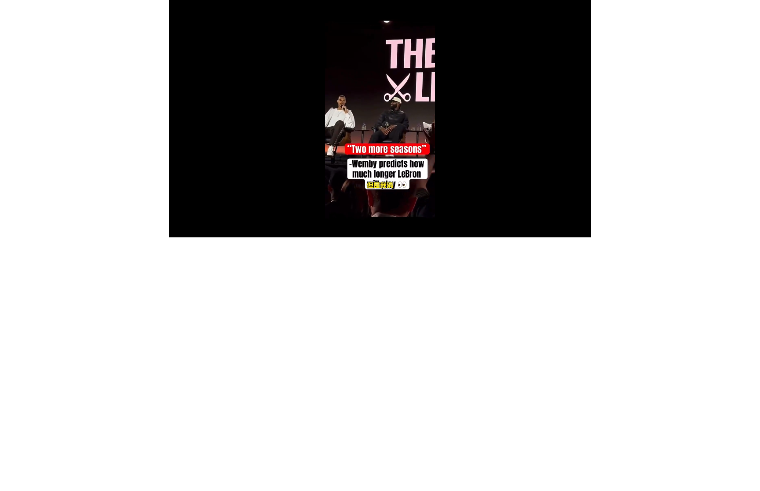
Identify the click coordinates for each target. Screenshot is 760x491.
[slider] (380, 221)
